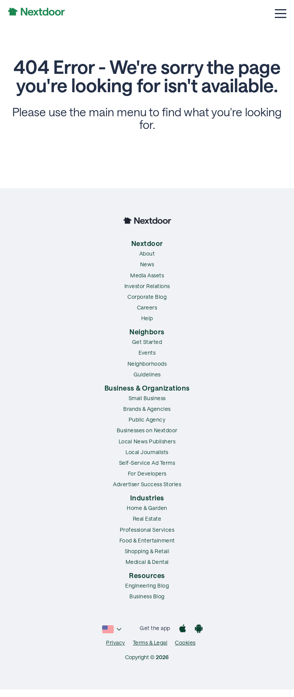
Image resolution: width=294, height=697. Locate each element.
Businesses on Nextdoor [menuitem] (147, 430)
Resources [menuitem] (147, 575)
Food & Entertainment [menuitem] (147, 540)
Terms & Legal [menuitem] (150, 642)
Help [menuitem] (147, 318)
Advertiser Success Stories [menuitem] (147, 484)
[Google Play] (199, 629)
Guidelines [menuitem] (147, 374)
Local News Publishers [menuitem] (147, 441)
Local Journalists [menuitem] (147, 452)
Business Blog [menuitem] (147, 596)
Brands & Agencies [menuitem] (147, 408)
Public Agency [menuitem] (147, 419)
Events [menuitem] (147, 352)
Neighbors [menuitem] (147, 331)
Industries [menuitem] (147, 497)
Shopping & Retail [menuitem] (147, 551)
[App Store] (182, 629)
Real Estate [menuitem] (147, 518)
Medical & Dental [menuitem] (147, 562)
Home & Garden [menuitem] (147, 508)
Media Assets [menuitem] (147, 275)
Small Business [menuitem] (147, 398)
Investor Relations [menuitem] (147, 286)
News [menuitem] (147, 264)
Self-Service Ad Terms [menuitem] (147, 462)
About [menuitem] (147, 253)
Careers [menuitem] (147, 307)
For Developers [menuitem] (147, 473)
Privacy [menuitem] (115, 642)
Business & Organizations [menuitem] (147, 388)
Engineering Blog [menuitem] (147, 585)
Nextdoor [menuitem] (147, 243)
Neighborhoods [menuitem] (147, 363)
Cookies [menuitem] (185, 642)
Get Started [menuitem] (147, 342)
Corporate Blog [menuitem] (147, 296)
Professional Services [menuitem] (147, 529)
